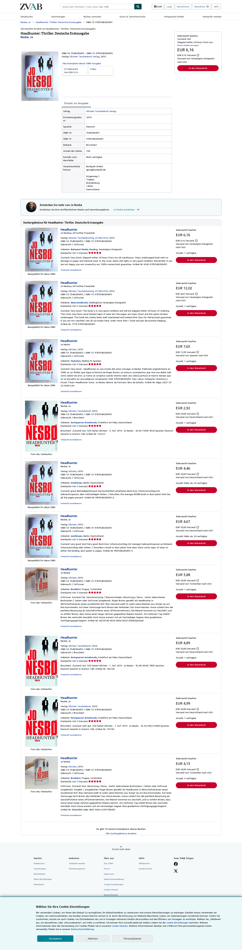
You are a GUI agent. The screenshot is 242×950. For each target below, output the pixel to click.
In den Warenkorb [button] (198, 68)
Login (169, 6)
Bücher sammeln (92, 16)
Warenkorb (39, 884)
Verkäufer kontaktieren (71, 270)
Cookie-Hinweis (111, 889)
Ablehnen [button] (93, 938)
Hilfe (216, 6)
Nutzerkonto (183, 6)
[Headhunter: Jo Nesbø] (41, 599)
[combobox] (97, 6)
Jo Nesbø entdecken (124, 209)
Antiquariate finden (174, 16)
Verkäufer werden (211, 16)
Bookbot (76, 589)
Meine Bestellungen (43, 879)
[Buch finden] (138, 6)
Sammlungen (58, 16)
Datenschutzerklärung (114, 879)
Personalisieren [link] (132, 938)
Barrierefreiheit (111, 895)
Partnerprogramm (77, 868)
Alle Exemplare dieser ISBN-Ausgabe (82, 63)
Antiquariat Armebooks (84, 422)
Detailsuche (27, 16)
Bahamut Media (79, 249)
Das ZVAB (108, 863)
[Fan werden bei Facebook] (176, 864)
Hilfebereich (144, 863)
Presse (107, 868)
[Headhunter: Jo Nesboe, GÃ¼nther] (41, 270)
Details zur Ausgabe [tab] (76, 103)
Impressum (109, 874)
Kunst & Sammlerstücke (132, 16)
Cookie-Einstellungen (177, 922)
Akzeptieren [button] (55, 938)
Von (71, 71)
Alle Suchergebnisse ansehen (121, 833)
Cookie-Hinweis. (120, 925)
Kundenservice (145, 868)
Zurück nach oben (121, 849)
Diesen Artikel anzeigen (188, 45)
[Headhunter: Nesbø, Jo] (41, 503)
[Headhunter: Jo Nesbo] (41, 382)
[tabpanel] (117, 150)
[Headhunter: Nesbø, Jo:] (41, 450)
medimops (76, 482)
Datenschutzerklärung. (82, 929)
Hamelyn (76, 360)
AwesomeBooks (79, 302)
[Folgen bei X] (176, 871)
